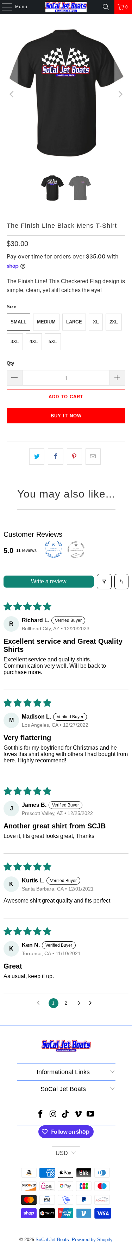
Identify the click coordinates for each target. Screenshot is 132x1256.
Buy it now (66, 415)
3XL (15, 341)
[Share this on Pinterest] (74, 456)
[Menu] (3, 7)
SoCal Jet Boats (52, 1239)
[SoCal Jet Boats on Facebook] (40, 1114)
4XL (34, 341)
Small (18, 322)
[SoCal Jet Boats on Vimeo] (78, 1114)
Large (74, 322)
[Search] (106, 7)
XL (96, 322)
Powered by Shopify (92, 1239)
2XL (113, 322)
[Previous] (12, 94)
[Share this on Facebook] (55, 456)
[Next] (120, 94)
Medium (46, 322)
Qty (10, 363)
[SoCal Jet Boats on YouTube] (91, 1114)
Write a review (49, 581)
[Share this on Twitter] (36, 456)
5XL (53, 341)
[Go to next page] (92, 1003)
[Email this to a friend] (93, 456)
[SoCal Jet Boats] (66, 7)
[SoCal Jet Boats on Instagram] (53, 1114)
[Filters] (104, 581)
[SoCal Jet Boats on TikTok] (66, 1114)
